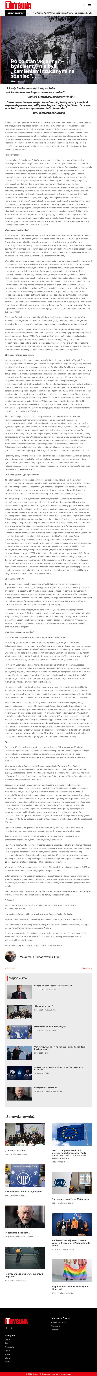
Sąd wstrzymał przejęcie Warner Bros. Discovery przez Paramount (59, 1068)
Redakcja (54, 1330)
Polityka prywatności (59, 1322)
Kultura (47, 1010)
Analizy (8, 1362)
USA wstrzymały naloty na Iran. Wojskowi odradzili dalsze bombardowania (60, 1048)
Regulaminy (55, 1326)
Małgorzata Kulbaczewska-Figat (40, 956)
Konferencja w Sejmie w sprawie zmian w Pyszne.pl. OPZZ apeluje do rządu (71, 1243)
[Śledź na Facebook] (7, 1328)
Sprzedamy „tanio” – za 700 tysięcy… (71, 1199)
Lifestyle (8, 1358)
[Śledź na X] (11, 1328)
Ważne (53, 989)
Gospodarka (9, 1347)
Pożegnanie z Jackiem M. (45, 1087)
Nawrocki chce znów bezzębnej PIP (50, 1026)
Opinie (47, 989)
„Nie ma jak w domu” (43, 1006)
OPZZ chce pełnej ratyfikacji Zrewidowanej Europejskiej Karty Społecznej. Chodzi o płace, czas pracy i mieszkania (69, 1154)
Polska (53, 1010)
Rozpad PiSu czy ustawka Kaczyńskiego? (53, 986)
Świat (47, 1053)
